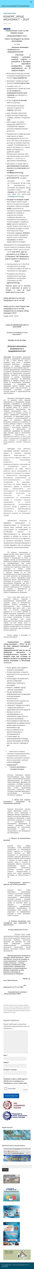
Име (5, 1055)
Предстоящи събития (9, 13)
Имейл (6, 1062)
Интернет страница (10, 1069)
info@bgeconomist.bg (15, 196)
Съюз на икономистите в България (15, 6)
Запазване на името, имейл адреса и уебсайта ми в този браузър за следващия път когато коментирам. (15, 1081)
